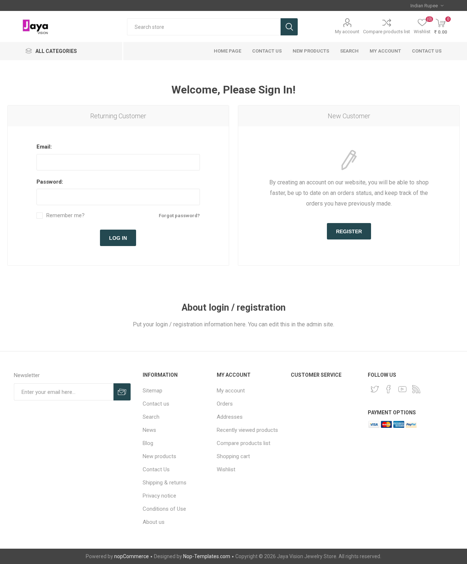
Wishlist (226, 469)
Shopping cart (233, 456)
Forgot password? (179, 215)
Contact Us (267, 51)
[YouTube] (402, 389)
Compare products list (386, 31)
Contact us (426, 51)
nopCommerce (131, 556)
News (149, 430)
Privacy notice (159, 495)
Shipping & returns (164, 482)
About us (154, 522)
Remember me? (65, 215)
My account (347, 31)
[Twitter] (375, 389)
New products (311, 51)
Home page (227, 51)
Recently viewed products (247, 430)
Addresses (230, 417)
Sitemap (152, 390)
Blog (148, 443)
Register (349, 231)
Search (289, 26)
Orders (225, 403)
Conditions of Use (164, 509)
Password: (49, 182)
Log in (118, 238)
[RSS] (416, 389)
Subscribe (122, 391)
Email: (44, 146)
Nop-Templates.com (206, 556)
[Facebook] (388, 389)
